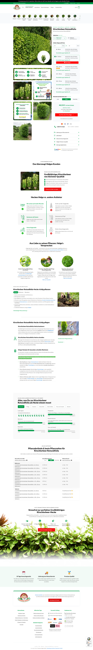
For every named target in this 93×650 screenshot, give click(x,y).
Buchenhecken (38, 625)
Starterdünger (40, 369)
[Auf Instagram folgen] (65, 3)
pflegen (29, 307)
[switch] (89, 645)
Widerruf (42, 646)
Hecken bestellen (39, 595)
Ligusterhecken (38, 627)
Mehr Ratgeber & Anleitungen (21, 620)
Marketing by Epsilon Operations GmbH (54, 648)
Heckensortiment (21, 615)
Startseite (55, 27)
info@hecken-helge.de (69, 618)
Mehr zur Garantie (46, 279)
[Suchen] (22, 7)
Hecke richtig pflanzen (38, 615)
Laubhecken (67, 27)
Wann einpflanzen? (66, 460)
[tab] (15, 292)
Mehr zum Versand (67, 278)
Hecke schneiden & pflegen (38, 617)
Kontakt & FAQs (59, 7)
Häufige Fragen (72, 3)
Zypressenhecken (38, 634)
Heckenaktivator (23, 301)
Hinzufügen (68, 62)
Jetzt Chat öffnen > (69, 622)
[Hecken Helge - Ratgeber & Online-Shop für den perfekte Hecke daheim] (17, 7)
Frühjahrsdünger (30, 378)
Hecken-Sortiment (29, 7)
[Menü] (91, 637)
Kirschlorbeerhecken (38, 630)
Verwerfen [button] (72, 1)
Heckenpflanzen (61, 27)
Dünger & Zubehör (21, 622)
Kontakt (78, 3)
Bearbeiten (67, 111)
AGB (39, 646)
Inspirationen (37, 7)
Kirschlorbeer (73, 27)
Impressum (56, 646)
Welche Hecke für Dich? (38, 613)
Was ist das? (60, 35)
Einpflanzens (51, 330)
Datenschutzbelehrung (49, 646)
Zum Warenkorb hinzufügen (65, 114)
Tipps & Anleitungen (45, 7)
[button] (59, 38)
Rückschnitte (48, 341)
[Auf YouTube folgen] (72, 626)
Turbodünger (31, 365)
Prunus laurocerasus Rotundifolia (56, 249)
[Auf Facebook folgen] (64, 3)
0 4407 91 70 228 (61, 126)
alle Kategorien (38, 636)
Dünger (52, 7)
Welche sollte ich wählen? (20, 460)
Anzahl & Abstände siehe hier (48, 300)
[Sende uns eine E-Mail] (66, 3)
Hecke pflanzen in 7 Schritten (21, 617)
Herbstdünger (40, 378)
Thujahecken (38, 632)
